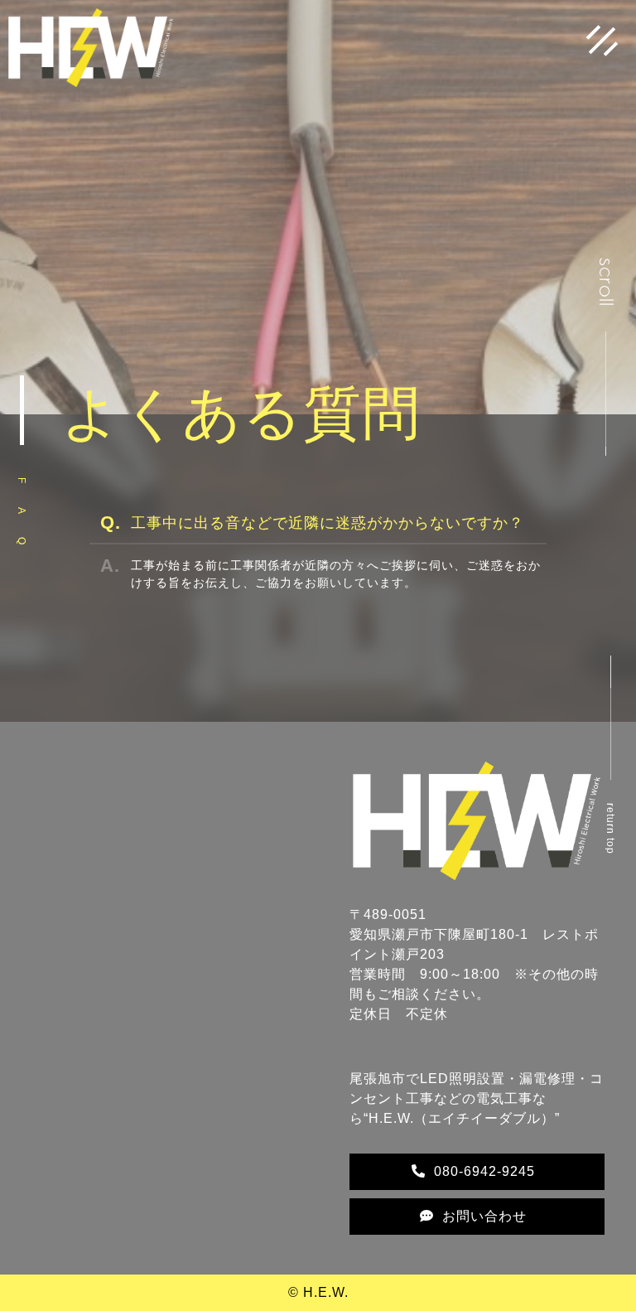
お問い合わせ (484, 1216)
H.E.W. (326, 1292)
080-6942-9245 (484, 1171)
